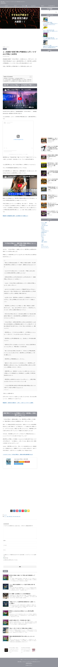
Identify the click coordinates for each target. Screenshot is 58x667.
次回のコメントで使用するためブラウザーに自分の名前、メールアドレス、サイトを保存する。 (19, 555)
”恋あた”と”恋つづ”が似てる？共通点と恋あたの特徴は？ (21, 628)
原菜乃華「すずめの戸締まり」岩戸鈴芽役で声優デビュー (14, 78)
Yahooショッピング (18, 463)
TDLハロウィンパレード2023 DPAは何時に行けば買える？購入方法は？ (53, 204)
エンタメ (6, 5)
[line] (25, 511)
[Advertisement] (20, 37)
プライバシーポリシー (45, 247)
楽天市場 (27, 461)
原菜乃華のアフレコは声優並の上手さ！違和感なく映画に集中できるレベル (17, 81)
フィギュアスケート (51, 5)
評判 (19, 516)
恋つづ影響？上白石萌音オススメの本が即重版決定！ (20, 593)
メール (5, 545)
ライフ (15, 5)
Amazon (21, 461)
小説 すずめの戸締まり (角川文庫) (21, 459)
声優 (13, 516)
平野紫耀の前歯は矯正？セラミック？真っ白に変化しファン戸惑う (53, 188)
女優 (15, 516)
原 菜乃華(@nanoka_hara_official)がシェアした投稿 (18, 154)
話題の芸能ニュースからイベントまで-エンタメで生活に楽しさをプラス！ (29, 661)
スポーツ (42, 5)
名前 (4, 540)
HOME (42, 244)
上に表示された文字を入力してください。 (10, 559)
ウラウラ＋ (3, 3)
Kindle (16, 461)
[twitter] (11, 511)
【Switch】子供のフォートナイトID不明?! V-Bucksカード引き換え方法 (52, 196)
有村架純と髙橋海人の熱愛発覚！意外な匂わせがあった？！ (53, 156)
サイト (4, 549)
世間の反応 (11, 516)
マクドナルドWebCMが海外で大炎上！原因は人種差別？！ (53, 180)
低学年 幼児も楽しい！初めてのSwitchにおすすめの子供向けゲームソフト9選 (53, 164)
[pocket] (17, 511)
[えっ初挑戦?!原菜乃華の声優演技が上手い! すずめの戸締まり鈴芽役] (20, 511)
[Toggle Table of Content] (30, 77)
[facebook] (14, 511)
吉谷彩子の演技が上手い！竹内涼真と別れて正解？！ (20, 620)
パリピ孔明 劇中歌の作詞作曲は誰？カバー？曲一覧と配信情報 (53, 172)
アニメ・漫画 (6, 516)
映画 (17, 516)
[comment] (28, 511)
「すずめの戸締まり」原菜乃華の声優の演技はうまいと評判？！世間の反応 (17, 79)
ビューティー (33, 5)
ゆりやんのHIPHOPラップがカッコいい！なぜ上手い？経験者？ (53, 212)
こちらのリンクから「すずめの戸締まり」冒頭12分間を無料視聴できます (18, 454)
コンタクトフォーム (44, 246)
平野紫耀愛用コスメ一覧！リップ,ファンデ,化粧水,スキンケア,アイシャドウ (53, 139)
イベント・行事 (24, 5)
